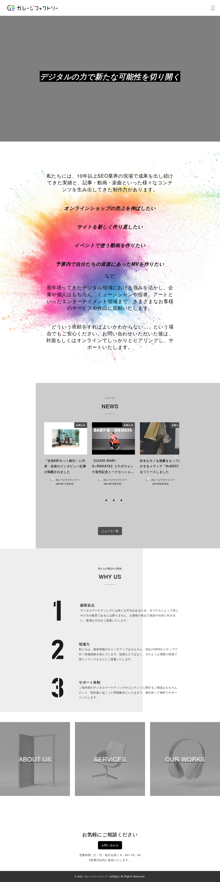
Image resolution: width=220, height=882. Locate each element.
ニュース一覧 (110, 531)
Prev (44, 457)
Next (175, 457)
